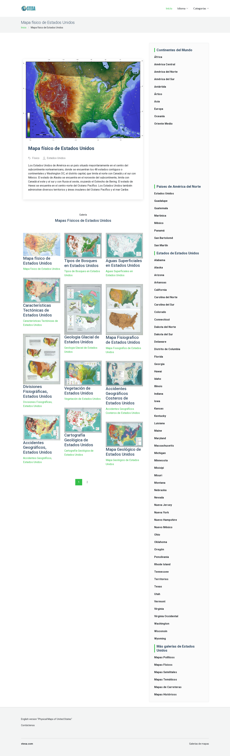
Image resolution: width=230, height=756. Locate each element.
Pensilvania (161, 557)
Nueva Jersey (163, 505)
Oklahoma (160, 542)
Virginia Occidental (166, 616)
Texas (158, 586)
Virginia (159, 608)
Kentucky (160, 416)
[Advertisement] (84, 43)
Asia (157, 101)
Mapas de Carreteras (168, 687)
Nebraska (160, 490)
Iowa (157, 401)
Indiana (158, 393)
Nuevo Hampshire (165, 519)
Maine (158, 430)
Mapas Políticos (164, 657)
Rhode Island (162, 564)
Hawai (158, 371)
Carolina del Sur (164, 304)
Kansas (158, 408)
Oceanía (159, 116)
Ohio (157, 534)
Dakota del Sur (163, 334)
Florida (158, 356)
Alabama (159, 260)
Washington (161, 623)
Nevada (159, 497)
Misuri (158, 475)
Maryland (160, 438)
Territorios (161, 579)
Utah (157, 594)
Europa (158, 108)
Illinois (158, 386)
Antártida (160, 86)
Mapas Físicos (163, 664)
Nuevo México (163, 527)
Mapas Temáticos (165, 679)
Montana (159, 482)
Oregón (159, 549)
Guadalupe (161, 200)
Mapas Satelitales (165, 672)
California (160, 289)
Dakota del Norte (165, 327)
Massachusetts (164, 445)
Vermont (159, 601)
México (158, 223)
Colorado (160, 312)
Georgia (159, 364)
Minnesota (161, 460)
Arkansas (160, 282)
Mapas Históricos (165, 694)
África (158, 57)
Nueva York (161, 512)
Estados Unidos (164, 193)
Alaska (158, 267)
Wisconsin (160, 631)
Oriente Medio (163, 123)
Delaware (160, 341)
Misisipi (159, 467)
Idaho (157, 378)
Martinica (160, 215)
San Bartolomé (163, 238)
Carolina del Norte (165, 297)
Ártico (158, 94)
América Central (164, 64)
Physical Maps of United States (54, 719)
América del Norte (166, 71)
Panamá (159, 230)
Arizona (159, 275)
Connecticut (162, 319)
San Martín (161, 245)
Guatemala (161, 208)
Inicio (169, 8)
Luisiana (159, 423)
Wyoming (160, 638)
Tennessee (161, 571)
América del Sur (164, 79)
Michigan (160, 453)
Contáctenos (28, 725)
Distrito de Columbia (167, 349)
